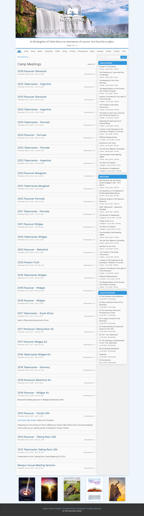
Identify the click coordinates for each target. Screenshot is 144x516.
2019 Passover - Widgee (31, 287)
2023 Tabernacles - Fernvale (34, 147)
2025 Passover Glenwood (32, 96)
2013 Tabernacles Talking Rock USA (38, 449)
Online (57, 51)
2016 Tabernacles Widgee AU (34, 354)
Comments (81, 509)
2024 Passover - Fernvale (32, 135)
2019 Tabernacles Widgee (32, 275)
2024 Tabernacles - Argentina (34, 109)
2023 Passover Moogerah (32, 173)
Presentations (83, 51)
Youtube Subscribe (94, 509)
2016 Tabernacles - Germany (34, 367)
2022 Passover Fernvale (31, 198)
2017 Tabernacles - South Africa (35, 313)
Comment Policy (69, 509)
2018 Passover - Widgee (31, 300)
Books (40, 51)
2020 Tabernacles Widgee (32, 236)
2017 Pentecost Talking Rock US (35, 329)
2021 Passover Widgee (30, 224)
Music (92, 51)
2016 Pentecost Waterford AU (34, 380)
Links (124, 51)
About (33, 51)
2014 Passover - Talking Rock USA (37, 436)
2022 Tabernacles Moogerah (34, 185)
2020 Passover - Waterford (33, 249)
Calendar (100, 51)
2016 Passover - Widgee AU (33, 392)
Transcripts (49, 51)
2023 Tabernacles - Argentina (34, 160)
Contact (117, 51)
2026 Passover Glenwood (32, 71)
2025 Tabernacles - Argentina (34, 84)
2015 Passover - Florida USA (34, 413)
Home (26, 51)
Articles (72, 51)
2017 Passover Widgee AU (32, 341)
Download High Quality (27, 420)
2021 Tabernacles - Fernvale (33, 211)
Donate (108, 51)
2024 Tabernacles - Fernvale (34, 122)
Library (64, 51)
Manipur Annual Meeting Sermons (36, 465)
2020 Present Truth (28, 262)
